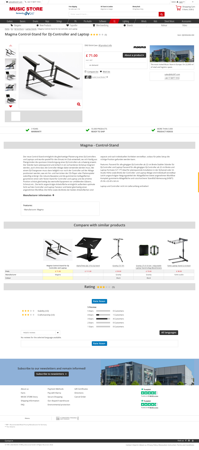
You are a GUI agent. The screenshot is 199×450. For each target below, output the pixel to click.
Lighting (126, 21)
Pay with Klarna (54, 393)
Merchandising (102, 25)
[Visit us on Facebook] (186, 440)
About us (25, 389)
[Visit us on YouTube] (193, 440)
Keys (47, 21)
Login (181, 2)
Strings (59, 21)
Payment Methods (56, 389)
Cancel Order (80, 397)
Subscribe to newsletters (50, 373)
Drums (35, 21)
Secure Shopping (55, 397)
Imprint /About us (139, 445)
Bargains (17, 25)
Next (10, 106)
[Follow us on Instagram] (189, 440)
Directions (79, 393)
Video (184, 25)
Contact (8, 440)
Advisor (164, 25)
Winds (143, 21)
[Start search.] (162, 14)
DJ (114, 21)
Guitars (10, 21)
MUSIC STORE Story (29, 397)
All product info (105, 45)
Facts (23, 393)
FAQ (22, 404)
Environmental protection (59, 404)
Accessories (186, 21)
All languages (168, 332)
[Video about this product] (15, 116)
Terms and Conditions (185, 445)
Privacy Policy (153, 445)
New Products (45, 25)
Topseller (74, 25)
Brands (130, 25)
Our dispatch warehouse (58, 400)
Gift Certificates (81, 389)
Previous (10, 45)
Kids (155, 21)
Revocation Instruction (167, 445)
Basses (22, 21)
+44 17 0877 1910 (172, 78)
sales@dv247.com (15, 2)
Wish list (106, 71)
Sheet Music (169, 21)
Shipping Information (30, 400)
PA (75, 21)
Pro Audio (88, 21)
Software (102, 21)
